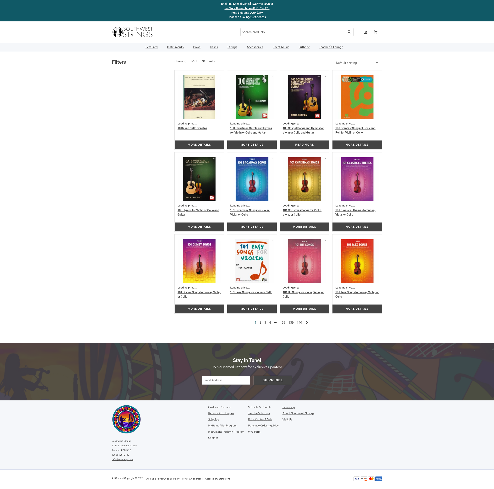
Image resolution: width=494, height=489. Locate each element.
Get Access (258, 17)
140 (299, 322)
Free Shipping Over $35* (247, 13)
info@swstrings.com (122, 459)
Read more (304, 145)
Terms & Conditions (192, 479)
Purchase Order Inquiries (263, 425)
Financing (289, 407)
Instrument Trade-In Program (226, 432)
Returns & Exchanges (221, 413)
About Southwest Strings (298, 413)
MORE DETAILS (199, 145)
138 (282, 322)
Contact (213, 438)
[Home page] (135, 32)
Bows (196, 47)
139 (291, 322)
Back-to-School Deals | (247, 4)
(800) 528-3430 (120, 455)
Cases (214, 47)
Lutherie (304, 47)
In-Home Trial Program (222, 425)
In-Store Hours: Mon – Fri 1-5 (247, 8)
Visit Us (287, 419)
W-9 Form (254, 432)
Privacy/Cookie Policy (168, 479)
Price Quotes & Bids (260, 419)
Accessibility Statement (217, 479)
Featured (151, 47)
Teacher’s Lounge (331, 47)
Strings (232, 47)
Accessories (255, 47)
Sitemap (149, 479)
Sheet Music (281, 47)
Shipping (213, 419)
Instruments (175, 47)
